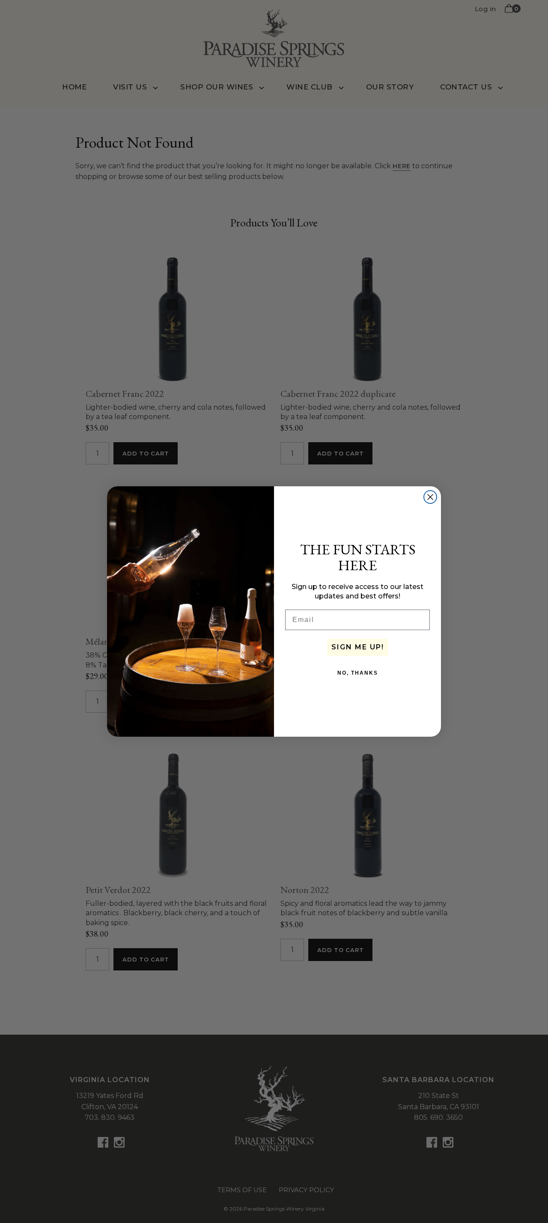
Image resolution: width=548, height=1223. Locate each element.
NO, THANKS (357, 673)
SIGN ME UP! (357, 647)
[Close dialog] (430, 497)
